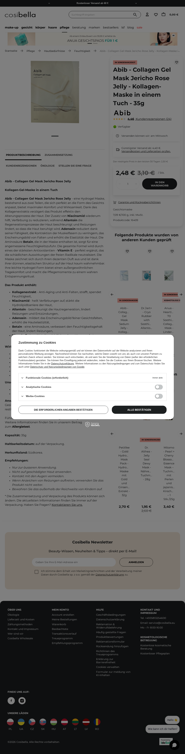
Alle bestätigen (139, 409)
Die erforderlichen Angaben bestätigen (63, 409)
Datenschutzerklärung (62, 363)
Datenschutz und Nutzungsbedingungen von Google (57, 366)
